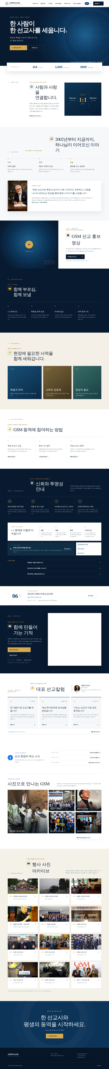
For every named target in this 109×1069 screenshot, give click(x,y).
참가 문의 (92, 595)
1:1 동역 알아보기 (18, 47)
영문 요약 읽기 (19, 655)
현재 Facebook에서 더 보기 (89, 837)
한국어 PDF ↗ (20, 659)
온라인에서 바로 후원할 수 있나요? (64, 568)
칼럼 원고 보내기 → (96, 731)
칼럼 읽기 (22, 725)
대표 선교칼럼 (77, 3)
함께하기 (98, 3)
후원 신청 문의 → (12, 456)
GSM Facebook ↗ (81, 1057)
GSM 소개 (35, 3)
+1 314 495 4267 (81, 1055)
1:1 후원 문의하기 (54, 1036)
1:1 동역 (50, 3)
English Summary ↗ (28, 659)
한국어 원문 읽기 (19, 649)
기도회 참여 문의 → (44, 456)
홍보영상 (43, 3)
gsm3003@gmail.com (82, 1053)
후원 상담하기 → (68, 548)
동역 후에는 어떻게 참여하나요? (64, 574)
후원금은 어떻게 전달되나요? (64, 562)
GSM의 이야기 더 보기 (36, 115)
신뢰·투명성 (58, 3)
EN (90, 3)
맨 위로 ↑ (99, 1065)
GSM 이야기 (67, 3)
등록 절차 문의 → (74, 456)
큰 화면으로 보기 (75, 256)
